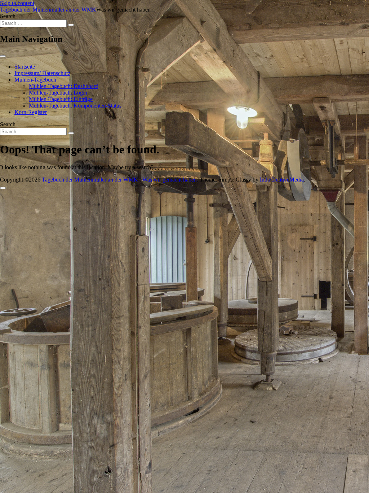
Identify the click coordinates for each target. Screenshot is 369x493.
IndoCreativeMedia (282, 179)
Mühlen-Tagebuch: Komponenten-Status (75, 105)
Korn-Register (30, 112)
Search (7, 16)
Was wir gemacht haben (169, 179)
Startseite (24, 67)
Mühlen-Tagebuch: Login (58, 93)
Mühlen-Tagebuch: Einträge (61, 99)
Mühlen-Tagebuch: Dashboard (63, 86)
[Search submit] (71, 25)
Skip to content (17, 3)
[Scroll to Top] (3, 188)
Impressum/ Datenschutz (42, 73)
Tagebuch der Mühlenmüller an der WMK (48, 9)
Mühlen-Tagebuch (35, 80)
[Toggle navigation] (3, 56)
